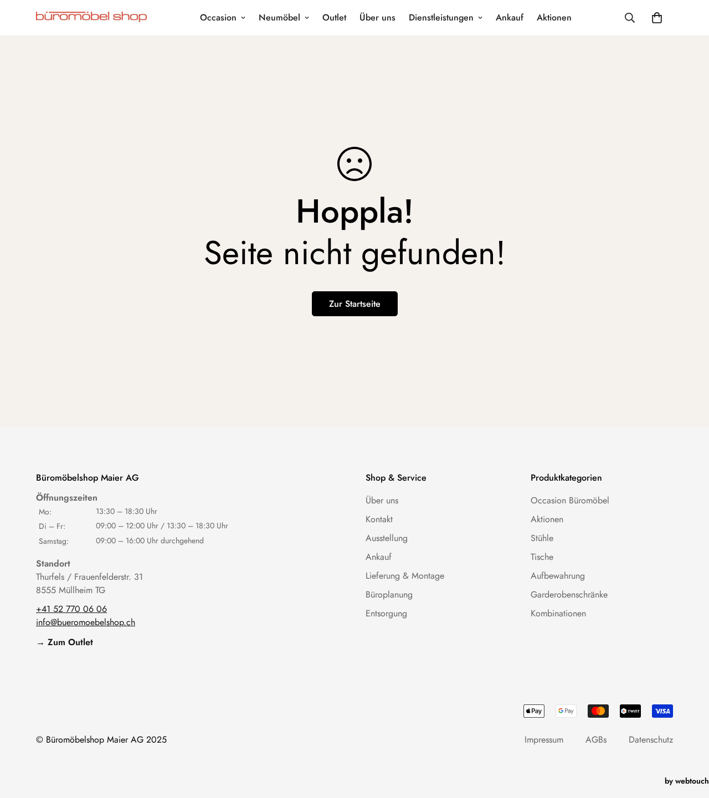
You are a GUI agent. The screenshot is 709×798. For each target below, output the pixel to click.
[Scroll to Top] (687, 737)
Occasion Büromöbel (570, 500)
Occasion (218, 17)
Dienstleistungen (441, 17)
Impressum (544, 739)
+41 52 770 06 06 (71, 609)
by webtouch (687, 780)
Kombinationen (558, 613)
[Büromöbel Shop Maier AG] (91, 18)
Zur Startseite (355, 303)
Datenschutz (651, 739)
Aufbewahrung (558, 575)
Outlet (334, 17)
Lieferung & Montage (405, 575)
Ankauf (509, 17)
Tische (542, 556)
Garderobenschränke (569, 594)
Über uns (377, 17)
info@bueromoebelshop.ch (85, 622)
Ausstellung (387, 538)
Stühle (542, 538)
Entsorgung (386, 613)
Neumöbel (279, 17)
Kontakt (379, 519)
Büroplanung (389, 594)
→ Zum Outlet (64, 642)
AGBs (596, 739)
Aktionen (554, 17)
